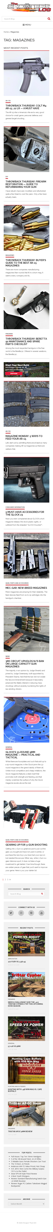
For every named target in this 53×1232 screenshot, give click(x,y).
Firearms (9, 334)
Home (6, 32)
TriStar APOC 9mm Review (20, 1131)
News (8, 656)
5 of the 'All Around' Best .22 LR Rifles (26, 1159)
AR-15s (8, 101)
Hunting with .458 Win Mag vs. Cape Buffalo (25, 1090)
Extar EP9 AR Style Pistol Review (24, 1173)
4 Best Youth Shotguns (20, 1176)
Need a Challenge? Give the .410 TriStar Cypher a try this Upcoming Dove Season (25, 1004)
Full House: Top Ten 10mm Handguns (26, 1156)
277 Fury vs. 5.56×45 (17, 962)
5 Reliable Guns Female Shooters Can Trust (28, 1161)
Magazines (10, 255)
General (9, 747)
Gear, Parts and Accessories (17, 583)
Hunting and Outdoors (16, 1086)
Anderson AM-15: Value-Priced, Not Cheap (28, 1166)
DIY (7, 177)
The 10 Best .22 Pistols (20, 1164)
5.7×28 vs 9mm (14, 1046)
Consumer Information (15, 507)
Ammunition (12, 959)
